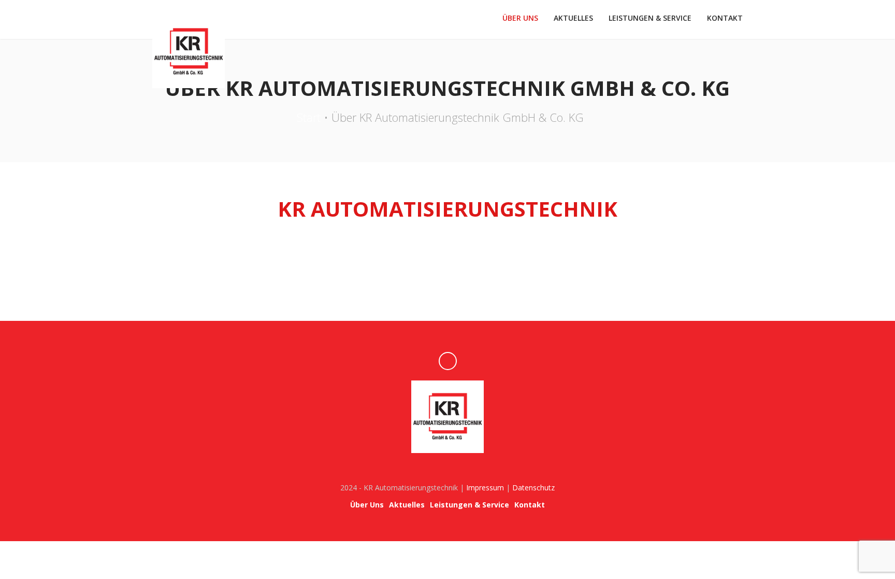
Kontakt (725, 18)
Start (309, 117)
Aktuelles (573, 18)
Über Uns (520, 18)
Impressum (485, 487)
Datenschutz (533, 487)
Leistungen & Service (650, 18)
